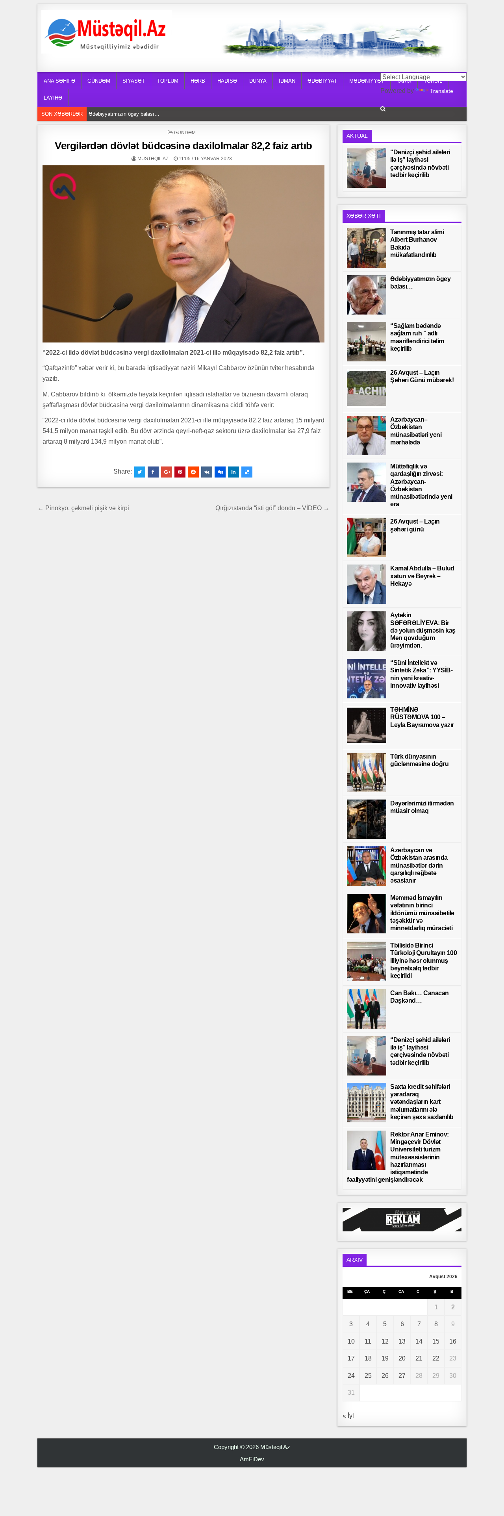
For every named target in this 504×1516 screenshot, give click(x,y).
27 (402, 1375)
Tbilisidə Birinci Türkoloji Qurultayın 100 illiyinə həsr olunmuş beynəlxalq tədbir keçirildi (423, 960)
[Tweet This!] (139, 472)
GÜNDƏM (98, 81)
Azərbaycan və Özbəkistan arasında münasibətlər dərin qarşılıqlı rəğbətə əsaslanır (419, 865)
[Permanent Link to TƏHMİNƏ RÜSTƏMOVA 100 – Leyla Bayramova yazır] (366, 725)
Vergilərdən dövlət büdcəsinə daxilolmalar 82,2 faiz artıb (183, 146)
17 (351, 1358)
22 (435, 1358)
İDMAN (287, 81)
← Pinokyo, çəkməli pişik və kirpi (83, 508)
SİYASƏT (133, 81)
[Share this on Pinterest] (179, 472)
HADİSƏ (227, 81)
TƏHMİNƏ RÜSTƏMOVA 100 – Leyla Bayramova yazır (422, 717)
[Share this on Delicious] (246, 472)
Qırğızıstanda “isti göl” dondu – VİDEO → (272, 508)
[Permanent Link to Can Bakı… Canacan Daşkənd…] (366, 1009)
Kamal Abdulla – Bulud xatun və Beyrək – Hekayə (422, 576)
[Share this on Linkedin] (233, 472)
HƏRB (198, 81)
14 (418, 1341)
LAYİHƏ (53, 98)
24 (351, 1375)
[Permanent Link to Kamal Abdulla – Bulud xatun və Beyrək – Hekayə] (366, 584)
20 (402, 1358)
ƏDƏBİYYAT (322, 81)
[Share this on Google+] (166, 472)
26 (385, 1375)
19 (385, 1358)
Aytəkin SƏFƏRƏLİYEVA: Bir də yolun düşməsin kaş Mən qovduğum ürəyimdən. (423, 630)
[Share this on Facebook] (153, 472)
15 (435, 1341)
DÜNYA (258, 81)
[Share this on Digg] (220, 472)
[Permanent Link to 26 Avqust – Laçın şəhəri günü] (366, 537)
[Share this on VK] (206, 472)
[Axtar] (382, 109)
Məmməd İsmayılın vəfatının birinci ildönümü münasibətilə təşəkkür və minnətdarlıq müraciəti (422, 912)
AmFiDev (252, 1459)
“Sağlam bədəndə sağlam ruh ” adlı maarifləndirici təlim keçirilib (161, 114)
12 (385, 1341)
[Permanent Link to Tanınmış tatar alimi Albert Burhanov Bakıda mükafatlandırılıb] (366, 248)
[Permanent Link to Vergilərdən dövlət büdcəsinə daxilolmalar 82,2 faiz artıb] (183, 253)
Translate (441, 91)
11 (368, 1341)
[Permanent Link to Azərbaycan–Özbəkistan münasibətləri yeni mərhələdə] (366, 435)
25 (368, 1375)
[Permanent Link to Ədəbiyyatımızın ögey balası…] (366, 295)
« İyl (348, 1415)
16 (452, 1341)
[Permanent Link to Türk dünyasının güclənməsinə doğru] (366, 772)
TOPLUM (167, 81)
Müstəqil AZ (153, 158)
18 (368, 1358)
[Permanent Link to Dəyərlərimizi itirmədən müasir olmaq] (366, 819)
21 (418, 1358)
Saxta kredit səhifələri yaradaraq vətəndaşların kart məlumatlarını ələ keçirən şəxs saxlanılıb (422, 1101)
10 (351, 1341)
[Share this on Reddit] (193, 472)
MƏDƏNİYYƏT (366, 81)
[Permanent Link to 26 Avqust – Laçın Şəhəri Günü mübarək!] (366, 388)
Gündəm (185, 132)
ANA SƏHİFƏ (59, 81)
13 (402, 1341)
